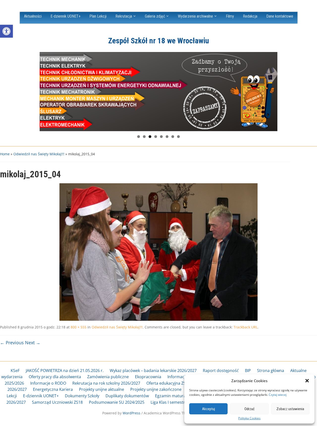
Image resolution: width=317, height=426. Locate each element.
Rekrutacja (123, 16)
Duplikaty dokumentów (127, 396)
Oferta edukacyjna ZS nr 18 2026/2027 (181, 383)
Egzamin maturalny (173, 396)
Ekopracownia (148, 376)
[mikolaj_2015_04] (158, 251)
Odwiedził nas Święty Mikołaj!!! (38, 154)
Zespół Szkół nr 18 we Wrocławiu (158, 40)
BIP (248, 370)
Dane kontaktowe (279, 16)
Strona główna (270, 370)
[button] (6, 31)
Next (271, 90)
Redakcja (250, 16)
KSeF (15, 370)
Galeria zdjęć (155, 16)
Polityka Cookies (249, 418)
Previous (46, 90)
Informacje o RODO (48, 383)
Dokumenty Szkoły (82, 396)
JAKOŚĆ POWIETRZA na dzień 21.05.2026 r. (65, 370)
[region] (158, 91)
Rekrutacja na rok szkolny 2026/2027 (106, 383)
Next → (32, 343)
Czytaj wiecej (278, 395)
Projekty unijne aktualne (101, 389)
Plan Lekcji (97, 16)
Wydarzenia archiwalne (195, 16)
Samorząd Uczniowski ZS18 (57, 402)
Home (5, 154)
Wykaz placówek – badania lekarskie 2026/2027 (153, 370)
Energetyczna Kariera (53, 389)
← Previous (12, 343)
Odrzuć (249, 409)
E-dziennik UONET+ (65, 16)
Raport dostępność (221, 370)
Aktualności (33, 16)
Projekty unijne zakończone (156, 389)
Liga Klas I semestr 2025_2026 (178, 402)
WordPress (131, 413)
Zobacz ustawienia (290, 409)
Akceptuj (208, 409)
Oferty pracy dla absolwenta (55, 376)
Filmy (230, 16)
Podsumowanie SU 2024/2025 (116, 402)
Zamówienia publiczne (108, 376)
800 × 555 (78, 327)
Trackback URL (246, 327)
